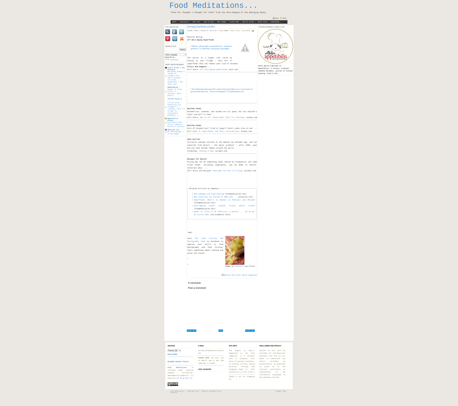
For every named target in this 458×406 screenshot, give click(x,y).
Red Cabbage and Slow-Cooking (209, 194)
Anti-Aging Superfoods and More (201, 27)
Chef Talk (196, 22)
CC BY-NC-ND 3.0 (184, 378)
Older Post (250, 330)
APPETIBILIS (172, 87)
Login (284, 18)
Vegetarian (275, 22)
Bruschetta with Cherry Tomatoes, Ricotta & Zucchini (176, 124)
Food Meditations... (213, 5)
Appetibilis (184, 22)
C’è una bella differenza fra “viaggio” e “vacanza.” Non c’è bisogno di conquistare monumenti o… (176, 109)
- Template (204, 391)
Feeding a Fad (206, 151)
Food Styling (208, 22)
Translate (174, 60)
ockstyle (239, 266)
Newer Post (191, 330)
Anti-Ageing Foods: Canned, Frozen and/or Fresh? (224, 206)
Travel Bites (262, 22)
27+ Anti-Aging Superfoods (213, 69)
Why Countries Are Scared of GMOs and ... (215, 197)
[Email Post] (252, 30)
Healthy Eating (248, 22)
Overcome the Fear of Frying (227, 171)
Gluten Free (234, 22)
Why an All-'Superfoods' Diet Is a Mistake (222, 117)
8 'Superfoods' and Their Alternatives (219, 131)
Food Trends (221, 22)
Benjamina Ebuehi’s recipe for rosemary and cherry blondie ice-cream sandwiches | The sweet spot (176, 78)
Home (276, 18)
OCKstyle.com (173, 130)
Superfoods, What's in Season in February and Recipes (224, 200)
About (174, 22)
